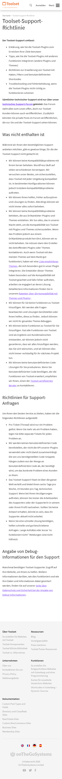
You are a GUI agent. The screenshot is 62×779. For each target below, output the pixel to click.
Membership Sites (11, 731)
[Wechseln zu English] (22, 745)
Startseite (6, 15)
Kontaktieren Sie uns (12, 669)
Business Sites (9, 727)
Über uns (6, 665)
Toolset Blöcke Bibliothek (14, 648)
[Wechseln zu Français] (28, 745)
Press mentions (38, 644)
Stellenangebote (10, 678)
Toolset (11, 5)
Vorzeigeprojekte (39, 640)
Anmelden (41, 5)
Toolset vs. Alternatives (13, 652)
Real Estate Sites (10, 718)
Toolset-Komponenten (13, 644)
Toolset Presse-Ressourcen (44, 649)
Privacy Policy (9, 673)
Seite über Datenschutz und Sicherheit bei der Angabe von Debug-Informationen (27, 590)
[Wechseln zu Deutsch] (34, 745)
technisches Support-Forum (17, 104)
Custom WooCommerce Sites (16, 723)
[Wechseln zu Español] (40, 745)
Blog (33, 636)
